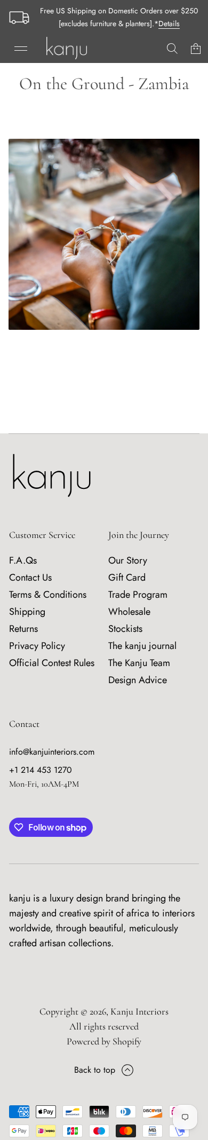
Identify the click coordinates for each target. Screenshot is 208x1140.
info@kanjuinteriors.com (51, 752)
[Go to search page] (172, 48)
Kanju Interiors (139, 1011)
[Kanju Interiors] (66, 48)
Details (169, 23)
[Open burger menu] (20, 48)
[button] (172, 48)
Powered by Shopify (104, 1041)
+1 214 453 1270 (40, 770)
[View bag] (195, 48)
